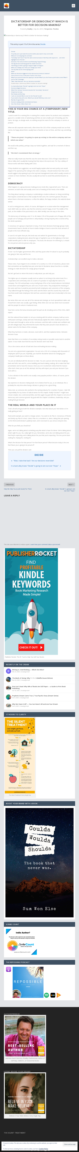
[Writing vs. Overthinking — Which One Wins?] (8, 671)
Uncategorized (25, 672)
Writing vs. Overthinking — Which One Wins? (28, 670)
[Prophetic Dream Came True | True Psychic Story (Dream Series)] (8, 697)
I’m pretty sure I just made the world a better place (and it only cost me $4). (32, 54)
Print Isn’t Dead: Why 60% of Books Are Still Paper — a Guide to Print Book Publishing (39, 687)
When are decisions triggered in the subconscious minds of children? (30, 73)
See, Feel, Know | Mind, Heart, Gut (21, 104)
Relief (12, 71)
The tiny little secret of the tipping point (22, 69)
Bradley (29, 29)
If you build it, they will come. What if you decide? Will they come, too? (31, 98)
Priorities (56, 29)
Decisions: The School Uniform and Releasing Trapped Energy (28, 61)
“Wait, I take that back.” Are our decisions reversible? (25, 81)
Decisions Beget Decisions (18, 88)
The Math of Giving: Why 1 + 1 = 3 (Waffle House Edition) (32, 678)
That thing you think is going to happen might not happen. (27, 65)
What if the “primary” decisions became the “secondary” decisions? (29, 90)
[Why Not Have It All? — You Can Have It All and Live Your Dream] (8, 705)
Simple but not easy (16, 92)
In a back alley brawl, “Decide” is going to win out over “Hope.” (28, 86)
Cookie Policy (43, 1149)
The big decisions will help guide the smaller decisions (26, 63)
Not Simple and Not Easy (18, 94)
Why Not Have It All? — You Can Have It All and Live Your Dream (35, 704)
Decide (42, 44)
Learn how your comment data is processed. (45, 544)
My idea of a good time (17, 100)
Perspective (48, 29)
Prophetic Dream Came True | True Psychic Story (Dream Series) (35, 696)
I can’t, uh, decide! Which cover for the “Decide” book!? (26, 96)
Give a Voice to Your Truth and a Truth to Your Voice (26, 75)
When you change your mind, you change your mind (26, 67)
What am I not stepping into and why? (21, 56)
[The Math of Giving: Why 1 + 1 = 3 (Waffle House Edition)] (8, 679)
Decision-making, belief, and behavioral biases (24, 102)
